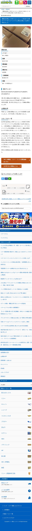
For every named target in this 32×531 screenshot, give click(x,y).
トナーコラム (4, 233)
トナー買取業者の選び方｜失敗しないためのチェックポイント (16, 253)
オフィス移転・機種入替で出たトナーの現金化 (13, 303)
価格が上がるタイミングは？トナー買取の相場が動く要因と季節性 (16, 274)
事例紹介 (8, 9)
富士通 (3, 456)
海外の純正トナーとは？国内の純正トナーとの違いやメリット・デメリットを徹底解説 (16, 337)
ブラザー (4, 421)
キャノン (4, 404)
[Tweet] (2, 178)
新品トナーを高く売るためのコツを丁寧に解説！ (14, 293)
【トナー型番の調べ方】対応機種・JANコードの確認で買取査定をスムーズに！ (16, 312)
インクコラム (4, 237)
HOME (2, 9)
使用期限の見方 (5, 352)
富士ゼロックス (6, 392)
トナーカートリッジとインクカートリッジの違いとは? (15, 258)
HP (2, 450)
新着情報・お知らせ (6, 360)
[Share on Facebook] (6, 178)
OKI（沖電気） (5, 462)
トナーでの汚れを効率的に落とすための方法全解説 (14, 325)
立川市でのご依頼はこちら (11, 166)
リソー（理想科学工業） (8, 473)
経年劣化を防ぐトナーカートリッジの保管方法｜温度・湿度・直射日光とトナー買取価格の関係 (16, 343)
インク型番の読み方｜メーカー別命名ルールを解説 (14, 289)
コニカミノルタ (6, 416)
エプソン (4, 433)
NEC (2, 439)
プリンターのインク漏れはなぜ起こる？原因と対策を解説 (16, 317)
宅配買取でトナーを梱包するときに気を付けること (14, 268)
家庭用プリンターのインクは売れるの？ (11, 278)
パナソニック (5, 444)
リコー (3, 398)
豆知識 (2, 368)
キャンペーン (4, 364)
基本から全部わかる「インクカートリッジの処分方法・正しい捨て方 (16, 298)
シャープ (4, 410)
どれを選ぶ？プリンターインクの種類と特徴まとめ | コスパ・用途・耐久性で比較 (16, 284)
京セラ (3, 427)
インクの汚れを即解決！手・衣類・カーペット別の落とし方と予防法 (16, 246)
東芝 (2, 467)
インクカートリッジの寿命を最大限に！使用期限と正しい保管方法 (16, 263)
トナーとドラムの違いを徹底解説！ (10, 307)
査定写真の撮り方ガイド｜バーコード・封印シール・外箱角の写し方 (16, 331)
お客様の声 (4, 356)
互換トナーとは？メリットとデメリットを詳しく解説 (15, 321)
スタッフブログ (5, 372)
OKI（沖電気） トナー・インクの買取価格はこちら (15, 160)
